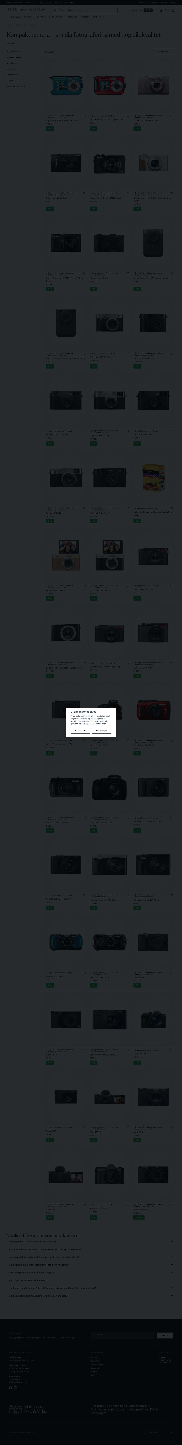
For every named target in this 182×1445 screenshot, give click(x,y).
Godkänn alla (80, 731)
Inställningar (101, 731)
